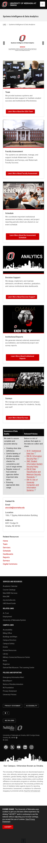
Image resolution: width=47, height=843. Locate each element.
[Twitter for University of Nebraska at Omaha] (12, 747)
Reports (6, 557)
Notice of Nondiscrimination (13, 684)
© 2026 (6, 740)
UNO (4, 24)
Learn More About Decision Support (21, 297)
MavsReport (7, 681)
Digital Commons (10, 564)
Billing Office (7, 633)
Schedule (7, 551)
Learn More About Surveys (18, 418)
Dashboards (8, 554)
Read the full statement (32, 791)
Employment (7, 617)
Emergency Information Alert (13, 677)
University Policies (9, 694)
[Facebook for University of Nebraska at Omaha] (5, 747)
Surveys (6, 560)
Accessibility (7, 630)
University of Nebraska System (14, 620)
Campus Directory (9, 640)
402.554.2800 (9, 720)
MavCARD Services (10, 593)
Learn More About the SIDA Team (20, 111)
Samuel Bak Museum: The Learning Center (18, 667)
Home (5, 541)
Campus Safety (8, 643)
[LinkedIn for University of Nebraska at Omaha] (25, 747)
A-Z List (6, 613)
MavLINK (6, 596)
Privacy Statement (10, 691)
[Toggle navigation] (42, 4)
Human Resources (9, 650)
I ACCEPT (7, 827)
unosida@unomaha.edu (15, 507)
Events (5, 647)
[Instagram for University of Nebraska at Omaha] (31, 747)
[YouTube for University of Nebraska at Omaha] (18, 747)
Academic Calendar (10, 586)
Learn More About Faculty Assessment (22, 173)
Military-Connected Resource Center (16, 657)
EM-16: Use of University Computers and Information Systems (33, 485)
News (5, 661)
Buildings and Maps (10, 637)
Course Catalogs (9, 590)
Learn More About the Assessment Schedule (23, 236)
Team (5, 544)
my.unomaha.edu (9, 600)
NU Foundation (8, 687)
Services (6, 547)
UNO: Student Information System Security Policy (35, 464)
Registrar (6, 664)
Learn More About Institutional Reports (22, 357)
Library (5, 654)
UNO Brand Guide (9, 603)
